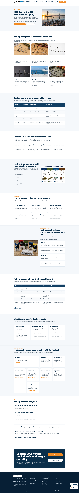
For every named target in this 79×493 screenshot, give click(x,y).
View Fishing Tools (31, 390)
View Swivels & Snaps (58, 364)
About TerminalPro (59, 481)
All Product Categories (46, 477)
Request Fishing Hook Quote (20, 24)
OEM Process (32, 478)
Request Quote (63, 1)
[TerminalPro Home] (19, 2)
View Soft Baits (43, 364)
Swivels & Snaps (45, 478)
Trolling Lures (44, 480)
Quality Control (16, 307)
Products (33, 1)
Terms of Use (60, 490)
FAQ (56, 478)
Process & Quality (39, 1)
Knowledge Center (47, 1)
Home (24, 1)
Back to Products (31, 24)
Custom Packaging (17, 308)
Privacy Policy (55, 490)
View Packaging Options (19, 377)
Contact (52, 1)
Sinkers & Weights (45, 484)
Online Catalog (58, 477)
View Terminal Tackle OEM (58, 378)
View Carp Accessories (45, 377)
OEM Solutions (28, 1)
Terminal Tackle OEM (18, 309)
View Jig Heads (17, 362)
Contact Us (58, 484)
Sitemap (65, 490)
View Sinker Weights (31, 377)
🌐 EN (57, 1)
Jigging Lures (44, 481)
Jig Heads (44, 483)
